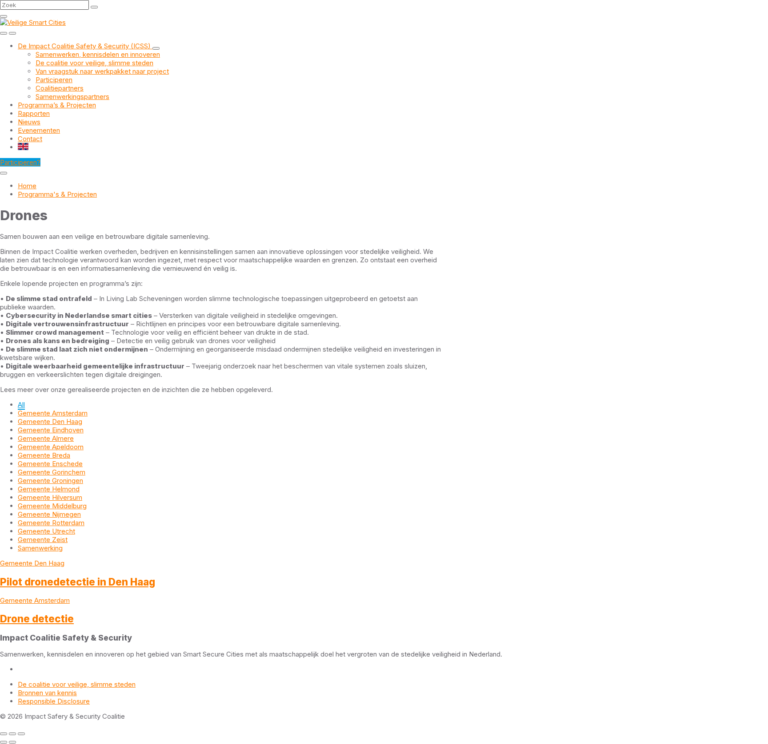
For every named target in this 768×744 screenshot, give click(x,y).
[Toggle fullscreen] (12, 733)
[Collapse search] (3, 16)
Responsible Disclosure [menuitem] (54, 701)
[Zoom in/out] (21, 733)
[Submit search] (94, 7)
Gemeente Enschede (50, 463)
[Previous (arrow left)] (3, 742)
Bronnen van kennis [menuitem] (47, 693)
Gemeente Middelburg (52, 506)
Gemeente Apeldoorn (51, 447)
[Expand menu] (12, 33)
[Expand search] (3, 33)
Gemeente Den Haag (50, 421)
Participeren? (20, 162)
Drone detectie (37, 619)
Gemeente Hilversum (50, 497)
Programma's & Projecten (57, 194)
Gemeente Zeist (43, 539)
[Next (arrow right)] (12, 742)
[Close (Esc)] (3, 733)
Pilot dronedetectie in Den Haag (77, 582)
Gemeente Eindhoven (51, 430)
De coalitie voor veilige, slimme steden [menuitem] (77, 684)
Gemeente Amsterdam (53, 413)
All (21, 404)
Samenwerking (40, 548)
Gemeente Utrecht (46, 531)
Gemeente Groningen (50, 480)
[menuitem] (85, 46)
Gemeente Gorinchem (51, 472)
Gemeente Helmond (49, 489)
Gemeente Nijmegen (49, 514)
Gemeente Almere (46, 438)
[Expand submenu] (156, 48)
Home (27, 186)
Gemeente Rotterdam (51, 522)
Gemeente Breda (44, 455)
